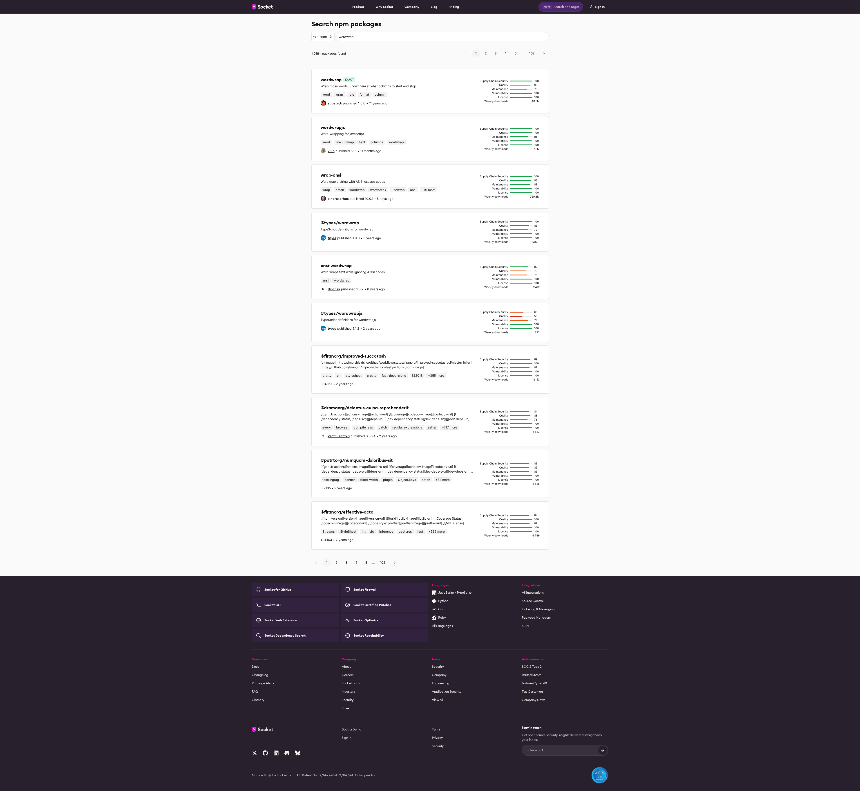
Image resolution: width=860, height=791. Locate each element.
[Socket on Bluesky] (297, 753)
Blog (434, 7)
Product (358, 7)
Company (411, 7)
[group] (331, 103)
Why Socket (384, 7)
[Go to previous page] (465, 53)
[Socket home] (262, 7)
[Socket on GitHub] (265, 753)
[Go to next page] (544, 53)
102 (532, 53)
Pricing (454, 7)
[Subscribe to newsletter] (602, 750)
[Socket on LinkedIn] (276, 753)
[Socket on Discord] (287, 753)
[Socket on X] (254, 753)
